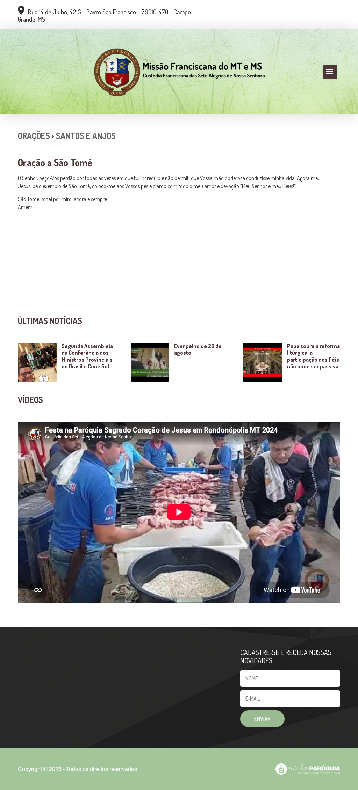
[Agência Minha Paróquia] (307, 769)
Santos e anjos (86, 135)
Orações (34, 135)
